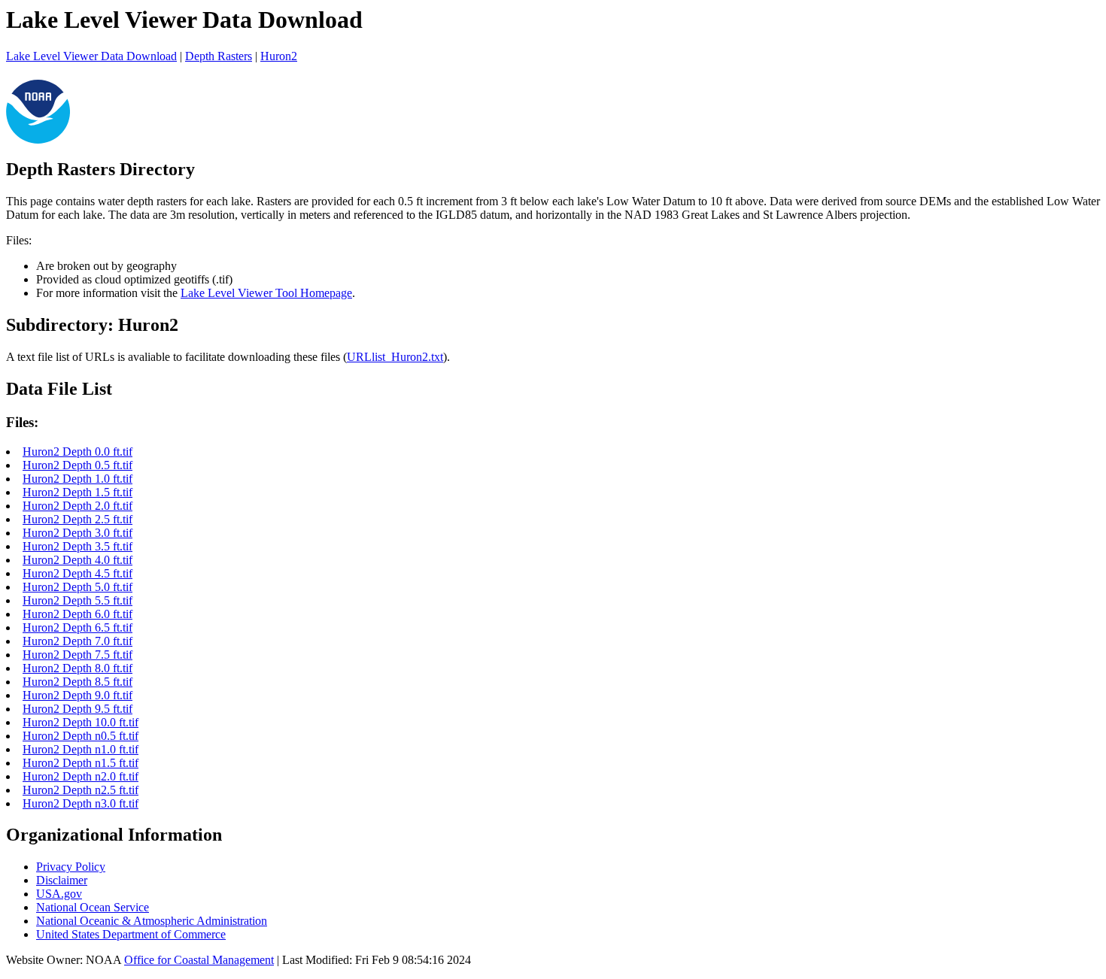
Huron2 (278, 56)
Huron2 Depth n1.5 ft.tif (80, 762)
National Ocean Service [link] (92, 907)
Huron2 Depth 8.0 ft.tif (77, 668)
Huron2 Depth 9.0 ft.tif (77, 695)
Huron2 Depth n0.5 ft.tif (80, 735)
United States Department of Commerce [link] (131, 934)
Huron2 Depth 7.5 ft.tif (77, 654)
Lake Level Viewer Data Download (91, 56)
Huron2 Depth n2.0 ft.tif (80, 776)
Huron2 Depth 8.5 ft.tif (77, 681)
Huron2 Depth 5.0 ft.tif (77, 586)
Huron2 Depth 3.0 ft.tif (77, 532)
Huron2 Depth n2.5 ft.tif (80, 790)
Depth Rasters (218, 56)
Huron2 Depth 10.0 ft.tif (80, 722)
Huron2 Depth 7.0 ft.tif (77, 641)
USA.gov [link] (59, 893)
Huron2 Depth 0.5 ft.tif (77, 465)
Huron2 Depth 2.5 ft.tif (77, 519)
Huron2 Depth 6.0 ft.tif (77, 614)
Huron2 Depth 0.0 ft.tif (77, 451)
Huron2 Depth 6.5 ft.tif (77, 627)
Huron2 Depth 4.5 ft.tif (77, 573)
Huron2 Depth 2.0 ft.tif (77, 505)
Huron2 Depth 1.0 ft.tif (77, 478)
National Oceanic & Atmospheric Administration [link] (151, 920)
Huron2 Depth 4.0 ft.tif (77, 559)
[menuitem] (568, 867)
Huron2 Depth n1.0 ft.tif (80, 749)
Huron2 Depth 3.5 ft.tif (77, 546)
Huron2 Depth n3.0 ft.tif (80, 803)
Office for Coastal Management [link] (199, 959)
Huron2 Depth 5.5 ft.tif (77, 600)
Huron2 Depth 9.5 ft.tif (77, 708)
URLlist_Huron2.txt (395, 356)
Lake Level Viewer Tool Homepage (266, 292)
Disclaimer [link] (61, 880)
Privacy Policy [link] (70, 866)
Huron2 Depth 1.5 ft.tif (77, 492)
